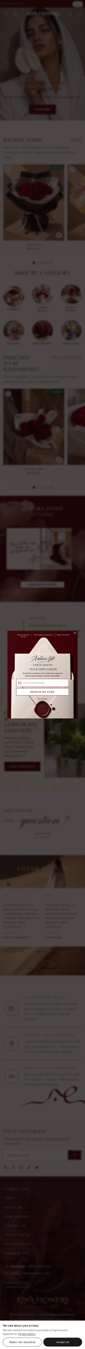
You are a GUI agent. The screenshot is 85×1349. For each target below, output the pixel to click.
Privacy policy (26, 1334)
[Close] (73, 634)
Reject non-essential (22, 1342)
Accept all (62, 1342)
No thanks (42, 698)
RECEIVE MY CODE (42, 691)
